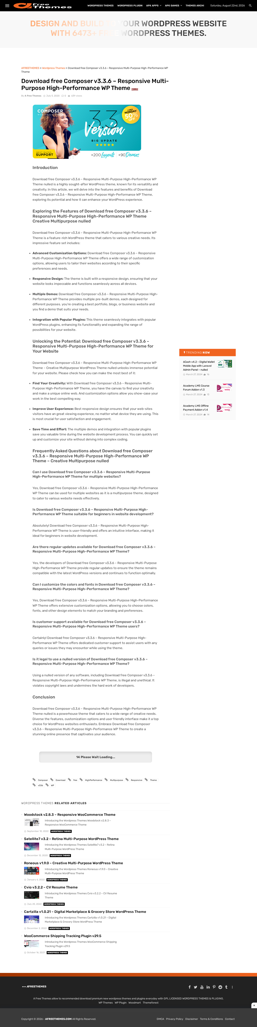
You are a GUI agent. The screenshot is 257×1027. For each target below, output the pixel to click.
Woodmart (134, 1002)
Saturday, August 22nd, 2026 (227, 5)
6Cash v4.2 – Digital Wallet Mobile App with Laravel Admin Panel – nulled (199, 365)
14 (207, 414)
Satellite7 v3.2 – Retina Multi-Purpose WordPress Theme (71, 839)
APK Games (172, 5)
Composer (43, 780)
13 (207, 394)
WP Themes (106, 1002)
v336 (40, 785)
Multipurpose (116, 780)
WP (52, 785)
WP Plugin (120, 1002)
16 (207, 374)
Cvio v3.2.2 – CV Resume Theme (51, 887)
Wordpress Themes (61, 831)
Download (60, 780)
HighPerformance (93, 780)
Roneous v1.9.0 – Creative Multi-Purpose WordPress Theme (73, 863)
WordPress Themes (100, 5)
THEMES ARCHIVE (196, 5)
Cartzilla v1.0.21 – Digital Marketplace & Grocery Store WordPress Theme (85, 912)
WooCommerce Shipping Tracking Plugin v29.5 (62, 936)
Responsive (136, 780)
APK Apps (152, 5)
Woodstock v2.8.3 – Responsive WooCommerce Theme (70, 815)
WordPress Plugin (129, 5)
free (75, 780)
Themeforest (150, 1002)
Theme (153, 780)
